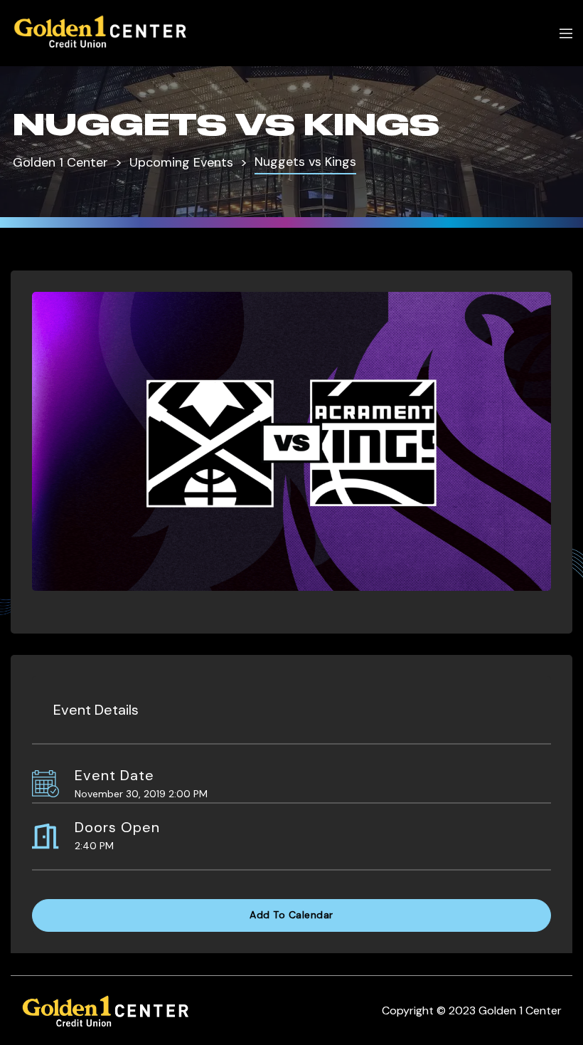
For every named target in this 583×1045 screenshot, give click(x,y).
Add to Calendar (291, 914)
